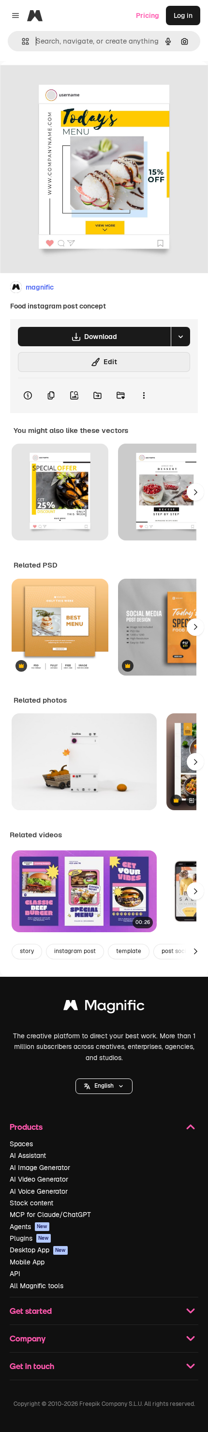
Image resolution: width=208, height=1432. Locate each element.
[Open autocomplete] (21, 41)
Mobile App (27, 1262)
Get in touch (32, 1366)
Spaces (21, 1143)
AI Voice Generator (39, 1191)
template (128, 951)
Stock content (31, 1203)
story (27, 951)
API (15, 1273)
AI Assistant (28, 1155)
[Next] (195, 492)
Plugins (29, 1238)
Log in (183, 15)
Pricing (147, 15)
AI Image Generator (40, 1167)
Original (61, 83)
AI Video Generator (39, 1179)
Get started (31, 1311)
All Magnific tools (36, 1285)
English (104, 1086)
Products (26, 1127)
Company (27, 1338)
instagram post (75, 951)
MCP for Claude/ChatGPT (50, 1214)
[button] (104, 1086)
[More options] (143, 395)
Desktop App (38, 1250)
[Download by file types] (180, 336)
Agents (28, 1226)
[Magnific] (104, 1007)
